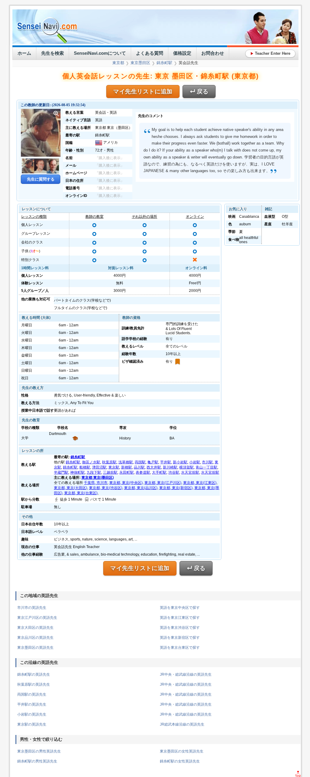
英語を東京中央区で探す (180, 608)
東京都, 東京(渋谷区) (105, 488)
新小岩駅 (180, 462)
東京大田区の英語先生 (35, 627)
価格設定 (182, 53)
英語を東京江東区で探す (180, 617)
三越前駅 (110, 472)
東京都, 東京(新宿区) (176, 488)
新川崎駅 (170, 467)
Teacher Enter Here (270, 53)
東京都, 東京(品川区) (140, 488)
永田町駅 (126, 472)
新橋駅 (126, 467)
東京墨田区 (140, 62)
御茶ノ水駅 (91, 462)
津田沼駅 (99, 467)
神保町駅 (77, 472)
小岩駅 (194, 462)
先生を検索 (52, 53)
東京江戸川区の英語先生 (37, 617)
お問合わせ (212, 53)
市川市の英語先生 (31, 608)
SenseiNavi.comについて (100, 53)
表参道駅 (143, 472)
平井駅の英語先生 (31, 704)
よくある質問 (149, 53)
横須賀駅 (186, 467)
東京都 (118, 62)
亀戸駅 (152, 462)
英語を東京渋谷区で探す (180, 627)
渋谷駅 (173, 472)
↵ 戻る (199, 91)
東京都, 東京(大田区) (70, 488)
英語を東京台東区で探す (180, 647)
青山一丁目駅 (206, 467)
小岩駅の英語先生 (31, 714)
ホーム (24, 53)
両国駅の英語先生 (31, 694)
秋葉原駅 (109, 462)
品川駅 (139, 467)
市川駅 (207, 462)
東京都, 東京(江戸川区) (162, 483)
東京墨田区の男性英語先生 (39, 751)
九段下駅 (94, 472)
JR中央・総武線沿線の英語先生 (186, 674)
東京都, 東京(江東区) (199, 483)
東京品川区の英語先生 (35, 637)
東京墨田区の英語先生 (35, 647)
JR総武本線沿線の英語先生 (182, 724)
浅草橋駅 (125, 462)
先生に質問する (40, 179)
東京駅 (113, 467)
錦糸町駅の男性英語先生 (37, 761)
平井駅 (165, 462)
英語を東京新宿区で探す (180, 637)
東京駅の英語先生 (31, 724)
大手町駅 (159, 472)
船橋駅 (84, 467)
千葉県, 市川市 (95, 483)
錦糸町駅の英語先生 (33, 674)
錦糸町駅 (164, 62)
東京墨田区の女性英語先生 (181, 751)
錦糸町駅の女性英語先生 (180, 761)
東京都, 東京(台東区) (80, 493)
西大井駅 (154, 467)
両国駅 (140, 462)
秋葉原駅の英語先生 (33, 684)
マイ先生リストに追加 (143, 91)
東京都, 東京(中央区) (126, 483)
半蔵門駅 (61, 472)
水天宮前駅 (190, 472)
